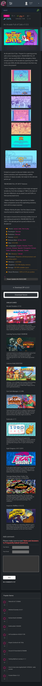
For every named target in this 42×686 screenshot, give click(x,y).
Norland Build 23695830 (15, 618)
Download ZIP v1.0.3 (22, 287)
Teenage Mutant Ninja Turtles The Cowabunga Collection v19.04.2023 (17, 477)
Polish (8, 250)
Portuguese (27, 248)
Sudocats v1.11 (11, 419)
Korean (33, 248)
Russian (24, 245)
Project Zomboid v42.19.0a (16, 642)
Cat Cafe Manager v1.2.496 (15, 391)
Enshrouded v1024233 (14, 626)
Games (6, 16)
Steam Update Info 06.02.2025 (16, 279)
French (30, 245)
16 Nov (20, 240)
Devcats (18, 231)
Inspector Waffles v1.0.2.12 (15, 506)
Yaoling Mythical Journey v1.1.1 (17, 659)
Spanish (20, 248)
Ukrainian (13, 250)
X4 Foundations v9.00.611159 (16, 634)
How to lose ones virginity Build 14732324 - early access (22, 668)
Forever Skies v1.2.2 (14, 675)
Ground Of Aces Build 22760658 (17, 650)
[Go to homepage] (3, 3)
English (19, 245)
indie (19, 228)
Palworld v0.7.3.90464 (14, 601)
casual (16, 228)
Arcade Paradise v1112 (13, 306)
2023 (24, 240)
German (8, 248)
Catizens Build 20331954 (14, 363)
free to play (25, 228)
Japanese (20, 250)
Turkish (26, 250)
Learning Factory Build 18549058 (16, 334)
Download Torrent (21, 295)
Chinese (14, 248)
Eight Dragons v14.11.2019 (14, 448)
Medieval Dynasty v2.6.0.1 (15, 609)
